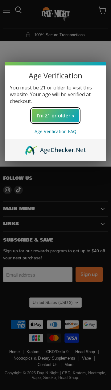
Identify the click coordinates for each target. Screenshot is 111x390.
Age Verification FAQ (55, 131)
